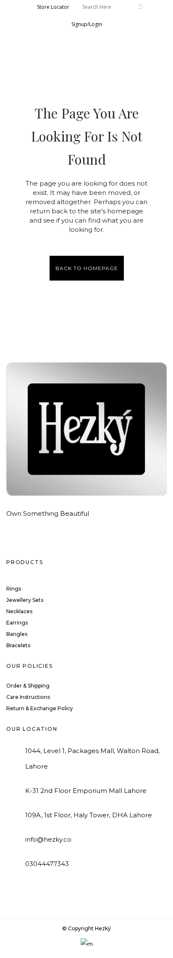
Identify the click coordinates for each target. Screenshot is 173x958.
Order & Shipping (28, 685)
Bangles (16, 634)
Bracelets (18, 645)
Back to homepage (86, 268)
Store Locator (53, 6)
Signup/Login (86, 24)
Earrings (17, 622)
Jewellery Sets (24, 600)
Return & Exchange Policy (39, 708)
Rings (13, 588)
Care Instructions (28, 697)
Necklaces (19, 611)
